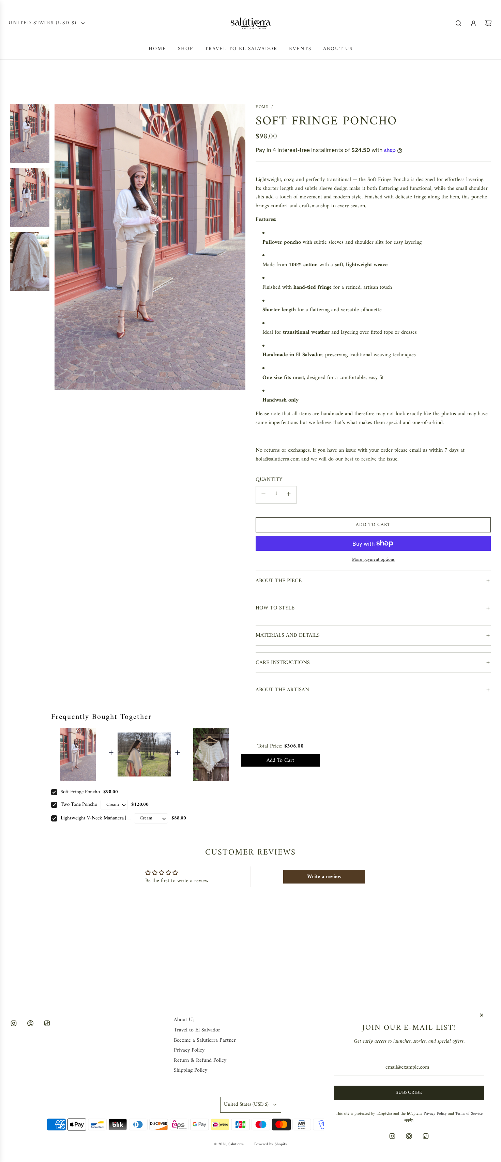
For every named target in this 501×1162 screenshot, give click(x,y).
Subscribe (409, 1092)
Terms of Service (469, 1114)
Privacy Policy (435, 1114)
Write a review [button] (324, 876)
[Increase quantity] (288, 494)
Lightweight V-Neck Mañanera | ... (96, 818)
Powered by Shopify (270, 1144)
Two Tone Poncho (79, 804)
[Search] (458, 23)
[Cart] (488, 23)
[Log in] (473, 23)
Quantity (269, 480)
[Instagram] (13, 1023)
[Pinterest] (30, 1023)
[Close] (481, 1015)
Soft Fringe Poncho (80, 792)
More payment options (373, 559)
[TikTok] (47, 1023)
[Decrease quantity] (263, 494)
